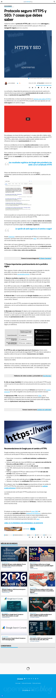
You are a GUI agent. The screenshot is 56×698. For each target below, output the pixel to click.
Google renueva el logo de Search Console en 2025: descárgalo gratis (13, 639)
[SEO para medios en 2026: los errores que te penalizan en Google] (14, 579)
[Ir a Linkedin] (29, 679)
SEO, (34, 238)
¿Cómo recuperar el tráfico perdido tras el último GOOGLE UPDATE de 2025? (41, 615)
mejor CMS (34, 511)
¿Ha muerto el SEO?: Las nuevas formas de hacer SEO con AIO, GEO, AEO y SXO (41, 639)
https (37, 535)
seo (29, 535)
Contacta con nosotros (33, 513)
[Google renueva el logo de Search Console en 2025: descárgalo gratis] (14, 628)
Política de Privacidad (26, 683)
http (46, 535)
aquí (38, 519)
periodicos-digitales (18, 535)
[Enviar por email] (29, 87)
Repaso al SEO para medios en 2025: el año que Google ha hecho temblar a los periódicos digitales (42, 590)
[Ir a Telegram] (25, 679)
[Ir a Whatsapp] (33, 679)
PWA (39, 395)
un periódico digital (23, 274)
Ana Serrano (47, 376)
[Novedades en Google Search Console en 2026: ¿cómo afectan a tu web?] (14, 604)
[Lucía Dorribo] (5, 83)
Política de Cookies (36, 683)
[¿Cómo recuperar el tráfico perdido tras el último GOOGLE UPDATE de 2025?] (42, 604)
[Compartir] (35, 87)
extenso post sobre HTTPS (42, 99)
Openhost (11, 236)
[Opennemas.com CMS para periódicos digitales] (28, 690)
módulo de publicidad (44, 409)
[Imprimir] (32, 87)
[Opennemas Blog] (28, 2)
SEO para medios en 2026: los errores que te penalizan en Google (13, 590)
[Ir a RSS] (38, 679)
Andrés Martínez (34, 568)
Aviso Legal (17, 683)
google (6, 535)
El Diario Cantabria (45, 258)
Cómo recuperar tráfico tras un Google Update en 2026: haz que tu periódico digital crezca (41, 565)
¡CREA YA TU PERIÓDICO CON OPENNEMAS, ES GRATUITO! (23, 523)
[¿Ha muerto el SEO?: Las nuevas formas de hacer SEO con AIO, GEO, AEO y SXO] (42, 628)
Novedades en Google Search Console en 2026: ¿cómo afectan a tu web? (12, 615)
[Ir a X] (27, 679)
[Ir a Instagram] (31, 679)
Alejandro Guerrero (6, 567)
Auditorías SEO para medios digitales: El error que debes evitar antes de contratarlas (14, 565)
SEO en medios (8, 6)
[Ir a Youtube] (36, 679)
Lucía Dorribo (11, 83)
